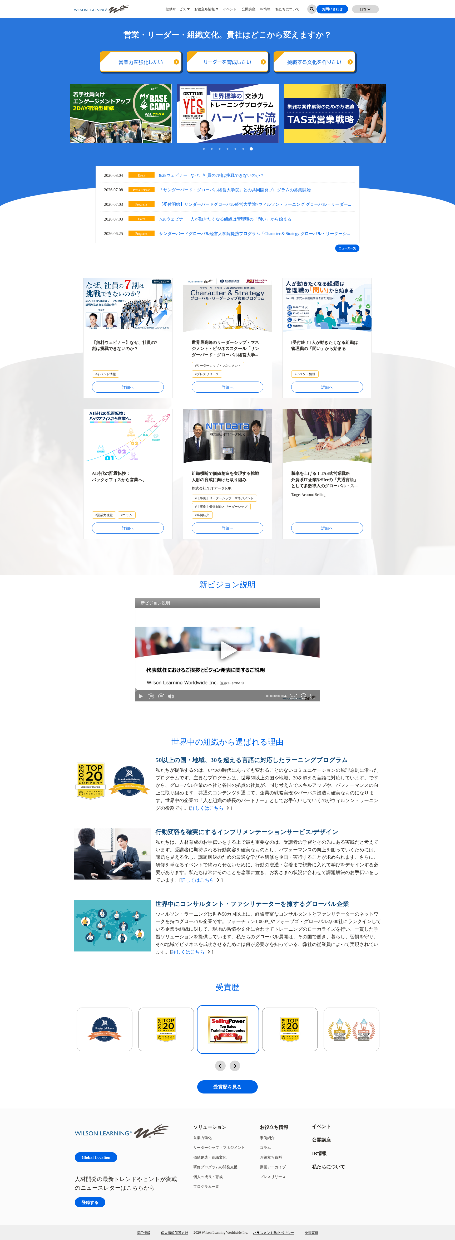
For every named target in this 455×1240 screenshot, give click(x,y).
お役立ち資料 (271, 1157)
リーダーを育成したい (227, 62)
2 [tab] (211, 149)
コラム (265, 1147)
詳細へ (128, 387)
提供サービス (176, 10)
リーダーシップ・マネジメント (219, 1147)
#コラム (126, 515)
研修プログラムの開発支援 (215, 1167)
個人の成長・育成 (208, 1176)
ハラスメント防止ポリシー (273, 1232)
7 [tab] (251, 149)
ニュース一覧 (347, 248)
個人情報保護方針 (174, 1232)
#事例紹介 (202, 515)
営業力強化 (202, 1137)
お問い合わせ (332, 10)
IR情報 (265, 10)
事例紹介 (267, 1137)
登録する (90, 1202)
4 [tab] (227, 149)
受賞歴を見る (227, 1087)
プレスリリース (273, 1176)
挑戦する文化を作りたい (314, 62)
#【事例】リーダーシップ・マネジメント (224, 498)
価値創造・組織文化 (209, 1157)
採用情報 (143, 1232)
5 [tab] (235, 149)
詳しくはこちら (207, 808)
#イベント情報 (105, 374)
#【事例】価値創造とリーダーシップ (221, 506)
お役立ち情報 (204, 10)
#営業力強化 (104, 515)
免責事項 (311, 1232)
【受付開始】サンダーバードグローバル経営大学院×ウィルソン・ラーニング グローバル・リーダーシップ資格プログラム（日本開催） (253, 204)
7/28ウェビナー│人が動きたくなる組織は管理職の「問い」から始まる (225, 219)
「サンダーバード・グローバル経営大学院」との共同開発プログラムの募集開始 (235, 190)
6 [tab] (243, 149)
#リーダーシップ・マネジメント (218, 365)
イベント (230, 10)
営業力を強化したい (140, 62)
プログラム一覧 (206, 1186)
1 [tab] (203, 149)
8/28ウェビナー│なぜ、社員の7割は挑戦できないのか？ (211, 175)
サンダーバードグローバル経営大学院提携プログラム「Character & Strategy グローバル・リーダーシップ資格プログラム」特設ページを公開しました (255, 234)
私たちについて (287, 10)
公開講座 (248, 10)
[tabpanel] (120, 113)
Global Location (96, 1157)
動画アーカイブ (273, 1167)
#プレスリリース (207, 374)
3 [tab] (219, 149)
